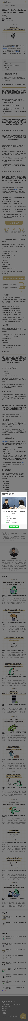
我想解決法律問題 (14, 526)
